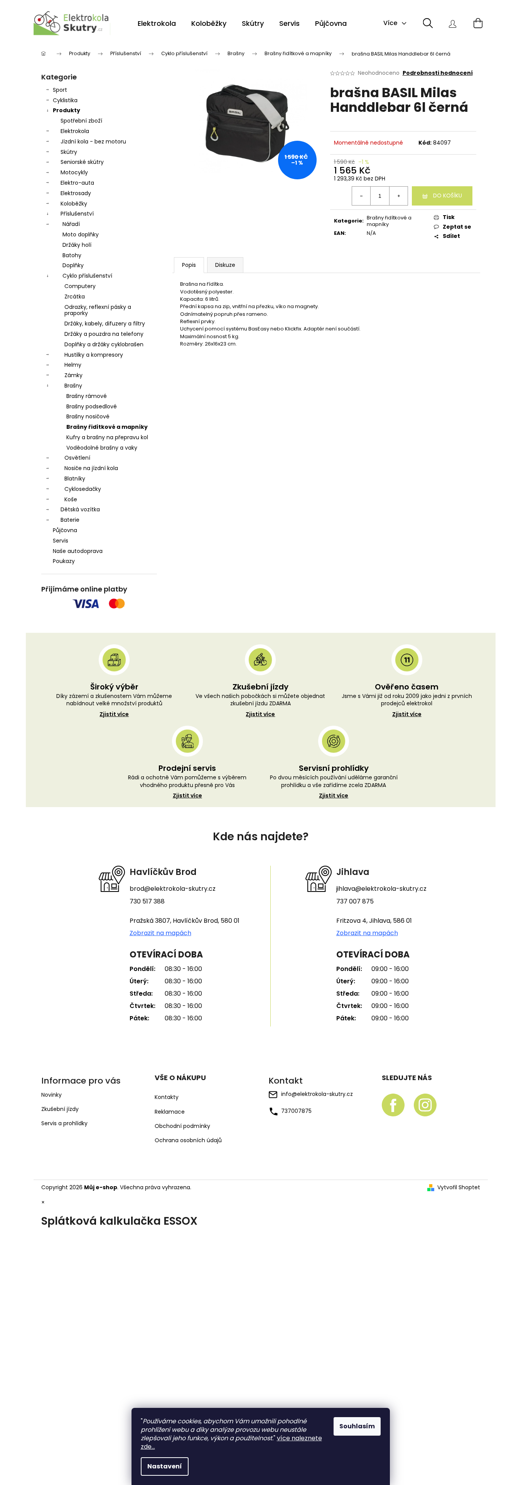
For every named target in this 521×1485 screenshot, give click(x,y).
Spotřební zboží (81, 121)
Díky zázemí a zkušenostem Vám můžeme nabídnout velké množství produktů (114, 705)
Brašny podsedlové (91, 406)
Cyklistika (65, 100)
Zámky (73, 375)
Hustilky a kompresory (93, 355)
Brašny (73, 385)
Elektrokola (75, 131)
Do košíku (447, 195)
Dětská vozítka (80, 509)
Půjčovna (65, 530)
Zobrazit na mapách (160, 933)
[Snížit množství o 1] (361, 196)
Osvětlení (77, 458)
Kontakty (167, 1097)
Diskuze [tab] (225, 265)
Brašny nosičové (88, 416)
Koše (70, 499)
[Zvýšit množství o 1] (398, 196)
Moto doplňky (80, 234)
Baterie (70, 520)
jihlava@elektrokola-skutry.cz (381, 888)
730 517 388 (147, 901)
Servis (60, 540)
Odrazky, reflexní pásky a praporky (97, 310)
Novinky (51, 1095)
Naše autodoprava (78, 551)
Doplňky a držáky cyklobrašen (103, 344)
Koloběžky (74, 203)
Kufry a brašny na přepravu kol (107, 437)
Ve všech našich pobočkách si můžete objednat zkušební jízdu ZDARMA (260, 705)
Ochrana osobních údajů (188, 1140)
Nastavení (164, 1466)
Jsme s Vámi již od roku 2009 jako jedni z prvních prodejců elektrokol (407, 705)
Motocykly (74, 172)
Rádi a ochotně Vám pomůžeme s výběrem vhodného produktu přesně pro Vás (187, 786)
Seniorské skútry (82, 162)
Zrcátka (74, 296)
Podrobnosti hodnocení (438, 73)
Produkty (66, 110)
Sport (60, 90)
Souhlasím (357, 1426)
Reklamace (170, 1112)
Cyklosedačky (82, 489)
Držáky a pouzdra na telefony (103, 334)
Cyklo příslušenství (87, 276)
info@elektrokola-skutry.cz (317, 1094)
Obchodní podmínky (182, 1126)
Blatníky (74, 478)
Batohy (71, 255)
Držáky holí (76, 245)
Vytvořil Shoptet (458, 1187)
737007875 (296, 1111)
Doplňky (73, 265)
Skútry (69, 152)
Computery (80, 286)
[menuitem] (157, 23)
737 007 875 (355, 901)
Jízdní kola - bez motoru (93, 141)
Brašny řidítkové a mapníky (107, 427)
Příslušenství (77, 213)
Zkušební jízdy (60, 1109)
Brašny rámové (86, 396)
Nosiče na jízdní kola (91, 468)
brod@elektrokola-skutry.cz (173, 888)
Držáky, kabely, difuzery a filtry (104, 323)
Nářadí (71, 224)
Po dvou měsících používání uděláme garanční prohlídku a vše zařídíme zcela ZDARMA (334, 786)
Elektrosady (76, 193)
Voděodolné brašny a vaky (101, 448)
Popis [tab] (189, 265)
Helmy (72, 365)
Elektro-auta (77, 183)
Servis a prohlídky (64, 1123)
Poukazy (64, 561)
